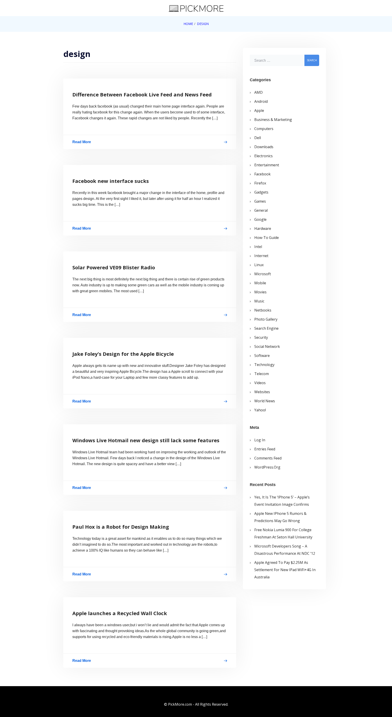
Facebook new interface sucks (110, 180)
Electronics (263, 155)
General (261, 210)
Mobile (260, 282)
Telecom (261, 373)
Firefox (260, 183)
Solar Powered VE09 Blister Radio (113, 267)
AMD (258, 92)
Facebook (262, 174)
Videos (260, 382)
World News (264, 400)
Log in (259, 439)
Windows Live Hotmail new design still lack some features (145, 440)
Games (260, 201)
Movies (260, 292)
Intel (258, 246)
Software (262, 355)
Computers (263, 128)
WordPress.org (267, 467)
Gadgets (261, 192)
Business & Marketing (273, 119)
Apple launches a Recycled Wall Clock (119, 613)
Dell (257, 137)
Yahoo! (260, 410)
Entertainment (266, 164)
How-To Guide (266, 237)
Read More (81, 143)
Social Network (267, 346)
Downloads (263, 146)
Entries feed (264, 449)
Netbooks (262, 310)
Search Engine (266, 328)
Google (260, 219)
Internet (261, 255)
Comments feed (268, 458)
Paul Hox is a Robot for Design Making (120, 526)
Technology (264, 364)
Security (261, 337)
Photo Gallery (265, 319)
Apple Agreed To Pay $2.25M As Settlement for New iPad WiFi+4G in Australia (285, 569)
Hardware (262, 228)
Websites (262, 391)
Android (261, 101)
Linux (259, 264)
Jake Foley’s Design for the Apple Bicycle (123, 353)
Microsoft (262, 273)
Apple (259, 110)
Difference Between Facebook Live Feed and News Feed (142, 94)
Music (259, 301)
